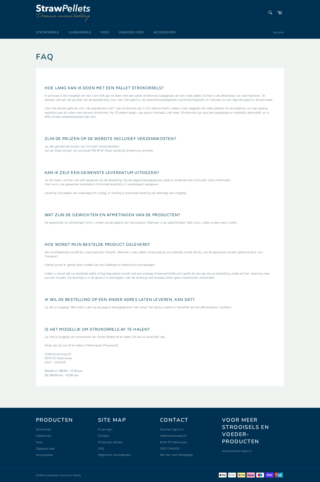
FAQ (101, 448)
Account (278, 32)
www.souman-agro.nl (236, 451)
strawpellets (51, 475)
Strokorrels (47, 32)
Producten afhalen (110, 442)
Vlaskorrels (80, 32)
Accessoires (164, 32)
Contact (103, 436)
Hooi (105, 32)
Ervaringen (105, 429)
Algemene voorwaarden (114, 455)
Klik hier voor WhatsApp (176, 455)
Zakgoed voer (131, 32)
